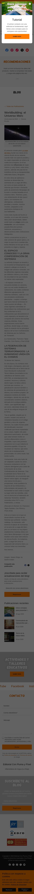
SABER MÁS (17, 36)
